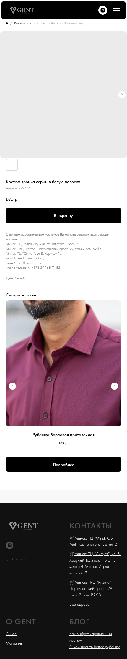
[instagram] (102, 10)
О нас (11, 633)
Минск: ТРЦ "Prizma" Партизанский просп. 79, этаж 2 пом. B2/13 (91, 588)
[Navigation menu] (116, 10)
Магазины (14, 643)
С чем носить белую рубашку (94, 646)
